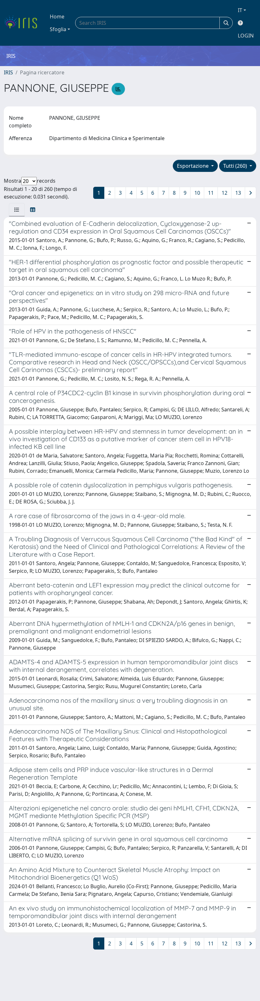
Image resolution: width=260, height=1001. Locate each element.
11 (211, 192)
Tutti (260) (235, 165)
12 (224, 192)
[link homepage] (23, 22)
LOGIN (246, 35)
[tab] (17, 209)
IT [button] (240, 10)
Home (57, 16)
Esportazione (193, 165)
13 (238, 192)
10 (197, 192)
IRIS (8, 72)
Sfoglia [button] (58, 29)
